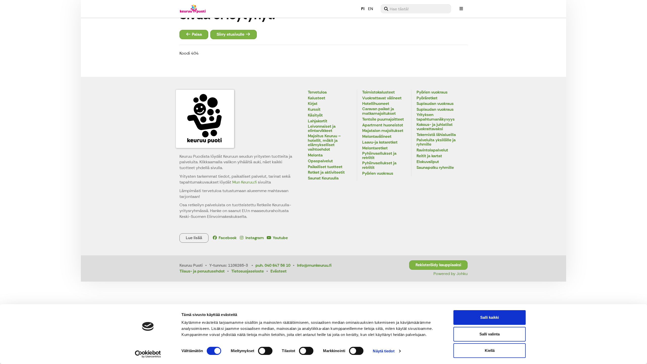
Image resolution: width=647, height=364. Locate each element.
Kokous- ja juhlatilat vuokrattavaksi (435, 127)
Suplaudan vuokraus (435, 103)
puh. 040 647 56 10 (273, 265)
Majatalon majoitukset (382, 130)
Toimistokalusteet (378, 92)
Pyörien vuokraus (377, 173)
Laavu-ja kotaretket (380, 142)
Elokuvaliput (428, 162)
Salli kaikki (489, 317)
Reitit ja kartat (429, 156)
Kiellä (490, 350)
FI (362, 8)
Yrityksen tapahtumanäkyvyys (436, 117)
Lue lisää (194, 237)
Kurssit (314, 109)
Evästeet (278, 271)
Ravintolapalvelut (432, 150)
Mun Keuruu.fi (245, 182)
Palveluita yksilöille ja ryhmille (436, 142)
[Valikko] (461, 9)
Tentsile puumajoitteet (383, 119)
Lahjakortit (317, 121)
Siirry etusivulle (231, 34)
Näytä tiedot (383, 351)
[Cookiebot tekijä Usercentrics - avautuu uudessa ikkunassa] (148, 354)
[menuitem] (416, 9)
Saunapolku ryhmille (435, 167)
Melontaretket (375, 148)
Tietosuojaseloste (247, 271)
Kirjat (312, 103)
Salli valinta (489, 334)
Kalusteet (316, 98)
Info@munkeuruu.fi (314, 265)
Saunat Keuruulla (323, 178)
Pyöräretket (427, 98)
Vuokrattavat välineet (382, 98)
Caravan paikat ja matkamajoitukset (379, 111)
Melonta (315, 155)
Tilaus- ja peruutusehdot (202, 271)
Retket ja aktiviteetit (326, 172)
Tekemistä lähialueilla (436, 134)
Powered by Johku (450, 273)
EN (370, 8)
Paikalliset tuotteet (325, 167)
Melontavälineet (376, 136)
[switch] (265, 351)
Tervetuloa (317, 92)
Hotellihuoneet (375, 103)
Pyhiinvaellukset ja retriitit (379, 156)
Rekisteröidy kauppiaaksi (438, 264)
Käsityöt (315, 115)
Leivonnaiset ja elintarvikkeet (322, 128)
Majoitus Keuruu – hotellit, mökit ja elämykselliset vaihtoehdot (324, 143)
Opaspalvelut (320, 161)
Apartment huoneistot (382, 125)
